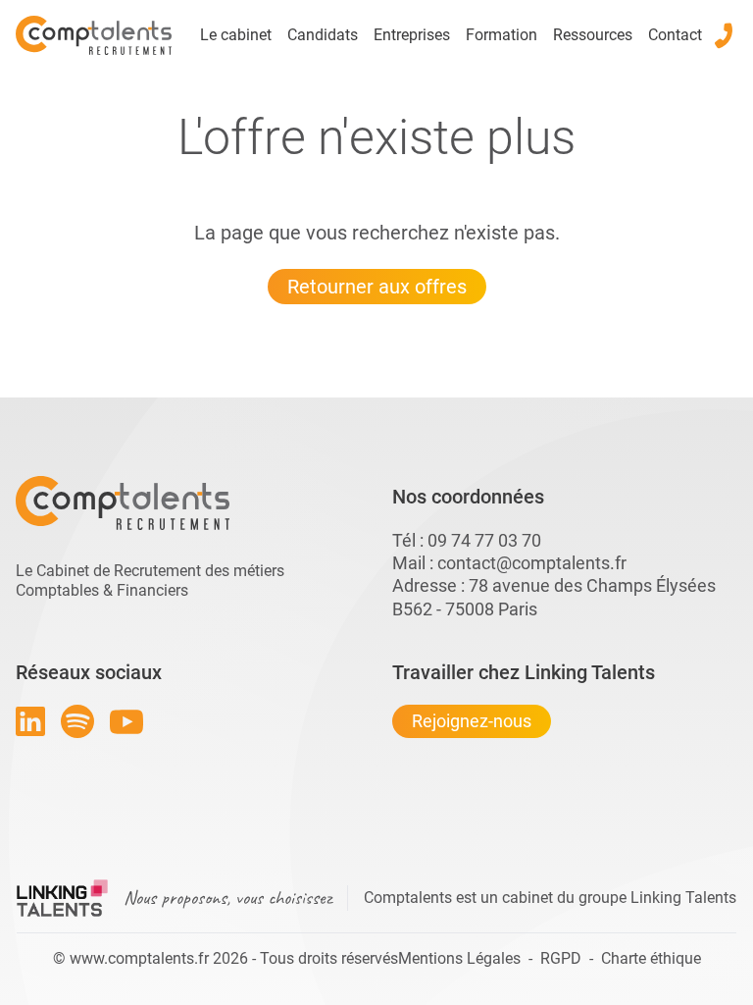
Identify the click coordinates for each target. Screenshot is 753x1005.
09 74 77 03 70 (484, 540)
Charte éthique (651, 958)
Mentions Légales (459, 958)
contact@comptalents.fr (532, 563)
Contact (675, 35)
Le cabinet (236, 35)
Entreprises (412, 35)
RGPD (560, 958)
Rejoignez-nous (471, 721)
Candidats (322, 35)
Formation (501, 35)
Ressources (592, 35)
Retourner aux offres (377, 286)
